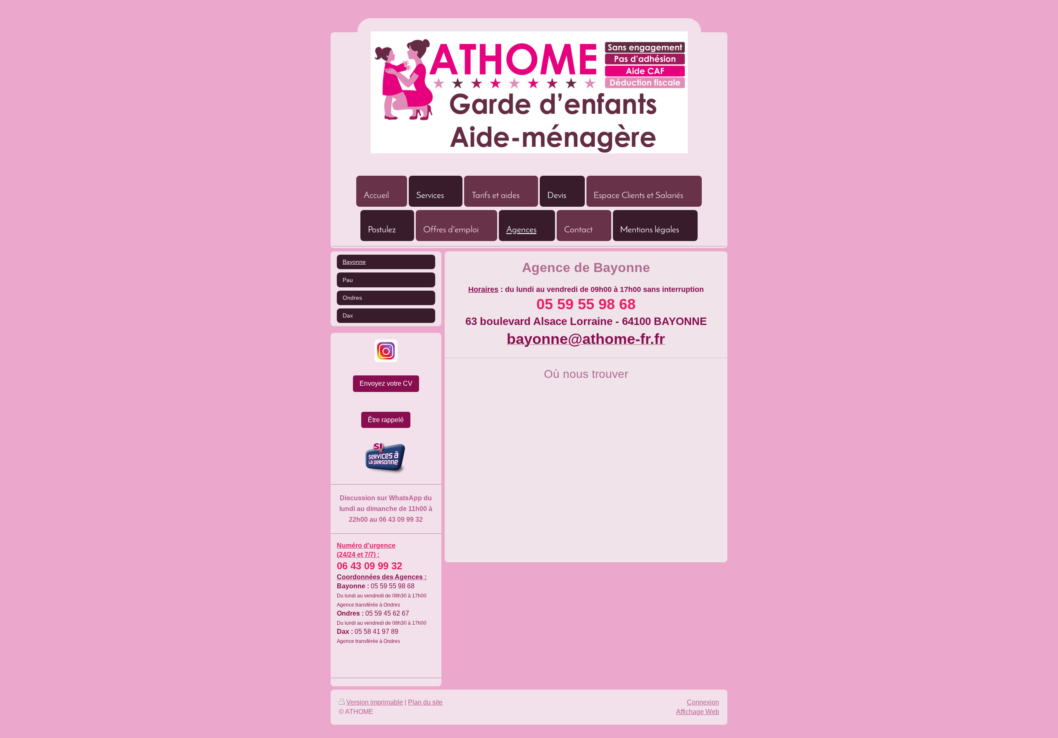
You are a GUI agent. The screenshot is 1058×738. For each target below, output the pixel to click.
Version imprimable (374, 702)
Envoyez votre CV (386, 383)
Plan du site (425, 702)
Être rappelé (386, 419)
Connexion (703, 702)
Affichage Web (697, 711)
